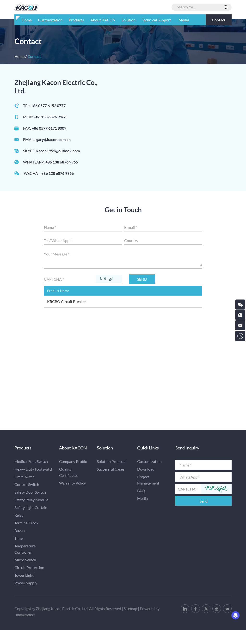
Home (27, 20)
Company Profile (73, 461)
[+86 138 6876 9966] (240, 315)
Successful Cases (110, 469)
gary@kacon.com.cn (53, 139)
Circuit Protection (29, 567)
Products (76, 20)
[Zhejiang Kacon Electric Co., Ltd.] (26, 7)
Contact (218, 20)
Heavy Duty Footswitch (33, 469)
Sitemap (130, 608)
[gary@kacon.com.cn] (240, 325)
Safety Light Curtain (30, 507)
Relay (19, 515)
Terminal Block (26, 523)
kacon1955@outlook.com (58, 150)
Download (145, 469)
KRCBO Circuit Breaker (66, 301)
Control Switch (26, 484)
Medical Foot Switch (31, 461)
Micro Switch (25, 559)
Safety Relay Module (31, 499)
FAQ (141, 490)
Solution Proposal (111, 461)
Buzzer (20, 530)
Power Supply (25, 583)
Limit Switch (24, 476)
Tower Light (24, 575)
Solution (128, 20)
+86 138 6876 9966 (61, 162)
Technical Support (156, 20)
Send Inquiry (187, 447)
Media (183, 20)
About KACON (103, 20)
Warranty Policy (72, 483)
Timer (19, 538)
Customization (50, 20)
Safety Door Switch (30, 492)
